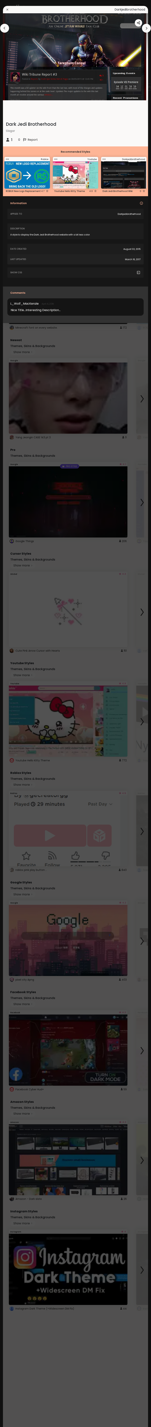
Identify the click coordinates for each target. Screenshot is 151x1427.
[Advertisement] (14, 713)
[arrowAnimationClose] (4, 28)
